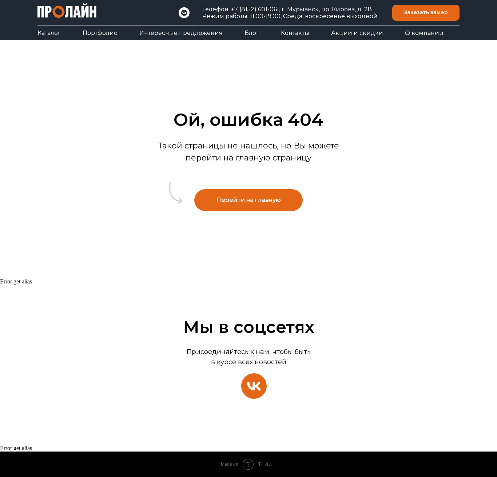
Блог (251, 32)
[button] (426, 13)
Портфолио (100, 32)
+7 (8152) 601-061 (255, 9)
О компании (424, 32)
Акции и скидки (357, 32)
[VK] (184, 12)
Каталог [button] (49, 32)
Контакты (295, 32)
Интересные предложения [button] (181, 32)
